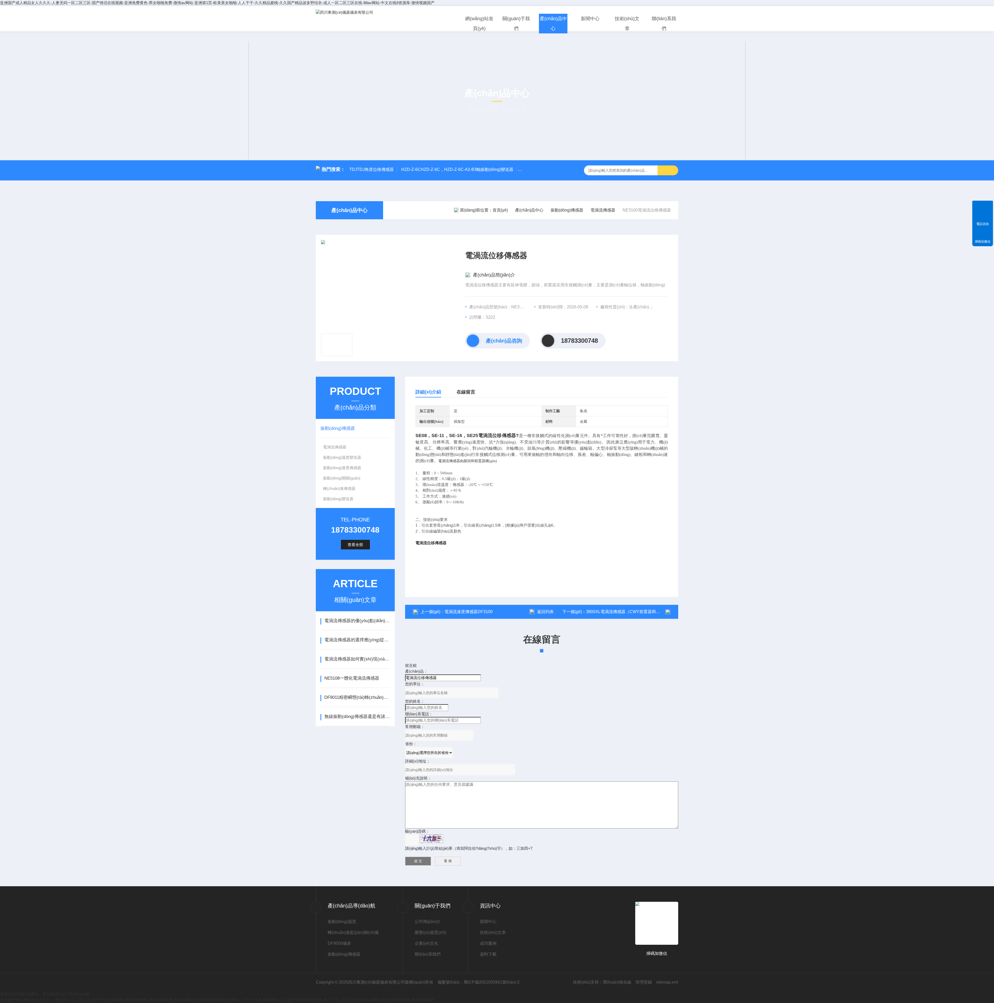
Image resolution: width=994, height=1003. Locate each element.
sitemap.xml (667, 982)
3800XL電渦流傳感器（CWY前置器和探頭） (627, 611)
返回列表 (545, 611)
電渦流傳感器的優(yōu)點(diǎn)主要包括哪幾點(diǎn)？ (357, 620)
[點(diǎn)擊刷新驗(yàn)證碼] (431, 838)
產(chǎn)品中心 (553, 23)
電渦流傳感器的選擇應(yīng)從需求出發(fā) (357, 639)
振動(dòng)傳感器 (567, 210)
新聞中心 (590, 18)
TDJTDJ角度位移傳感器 (371, 169)
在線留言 (466, 392)
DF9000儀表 (339, 943)
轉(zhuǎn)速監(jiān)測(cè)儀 (353, 932)
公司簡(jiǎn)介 (428, 921)
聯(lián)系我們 (664, 23)
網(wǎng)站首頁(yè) (479, 23)
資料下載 (488, 954)
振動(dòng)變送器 (338, 499)
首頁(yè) (500, 210)
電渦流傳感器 (602, 210)
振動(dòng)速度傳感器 (342, 468)
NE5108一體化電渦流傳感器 (351, 678)
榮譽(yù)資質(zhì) (430, 932)
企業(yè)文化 (426, 943)
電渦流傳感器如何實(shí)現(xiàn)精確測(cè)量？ (357, 659)
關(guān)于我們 (516, 23)
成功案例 (488, 943)
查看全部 (355, 544)
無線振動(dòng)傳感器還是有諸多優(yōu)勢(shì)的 (357, 716)
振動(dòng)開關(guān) (341, 478)
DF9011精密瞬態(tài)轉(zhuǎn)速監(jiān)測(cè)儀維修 (357, 697)
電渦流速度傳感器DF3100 (468, 611)
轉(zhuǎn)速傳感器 (339, 488)
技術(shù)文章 (627, 23)
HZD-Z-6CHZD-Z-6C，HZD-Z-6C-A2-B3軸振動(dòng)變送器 (457, 169)
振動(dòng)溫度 (342, 921)
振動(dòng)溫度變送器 (342, 457)
